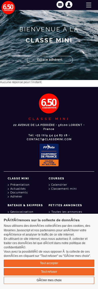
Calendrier (59, 184)
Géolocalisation (21, 211)
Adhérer (16, 196)
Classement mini (64, 188)
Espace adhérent (50, 59)
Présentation (20, 184)
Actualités (18, 188)
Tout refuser (49, 271)
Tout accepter (49, 263)
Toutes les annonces (66, 211)
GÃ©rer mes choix (49, 280)
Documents (19, 192)
